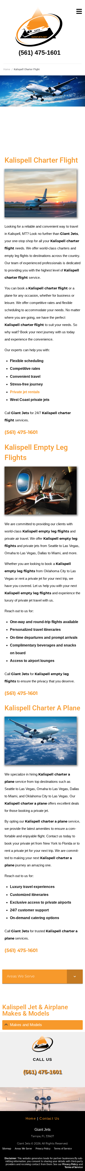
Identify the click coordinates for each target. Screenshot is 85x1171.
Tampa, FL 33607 (42, 1136)
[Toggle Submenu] (75, 976)
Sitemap (6, 1148)
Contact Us (49, 1118)
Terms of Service (63, 1148)
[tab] (42, 1025)
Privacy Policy (43, 1148)
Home (6, 69)
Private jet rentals (25, 392)
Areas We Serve (23, 1148)
